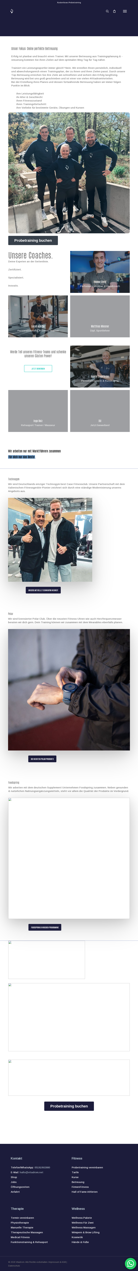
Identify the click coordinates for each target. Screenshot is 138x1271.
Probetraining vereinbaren (87, 1167)
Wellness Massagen (84, 1227)
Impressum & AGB (57, 1262)
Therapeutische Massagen (27, 1232)
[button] (125, 11)
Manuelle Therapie (22, 1227)
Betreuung (78, 1182)
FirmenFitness (80, 1186)
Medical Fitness (20, 1237)
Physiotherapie (20, 1222)
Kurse (75, 1177)
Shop (14, 1177)
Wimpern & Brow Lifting (85, 1232)
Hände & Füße (80, 1242)
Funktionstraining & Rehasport (29, 1242)
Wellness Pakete (82, 1217)
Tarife (75, 1172)
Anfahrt (15, 1191)
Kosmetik (77, 1237)
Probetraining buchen (33, 240)
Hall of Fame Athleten (85, 1191)
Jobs (13, 1182)
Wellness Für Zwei (83, 1222)
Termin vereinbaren (22, 1217)
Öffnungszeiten (20, 1186)
